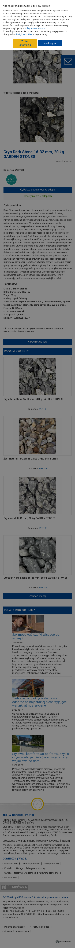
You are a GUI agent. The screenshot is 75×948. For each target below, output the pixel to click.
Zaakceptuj (50, 43)
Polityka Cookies (24, 34)
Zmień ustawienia (25, 43)
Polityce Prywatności (35, 28)
